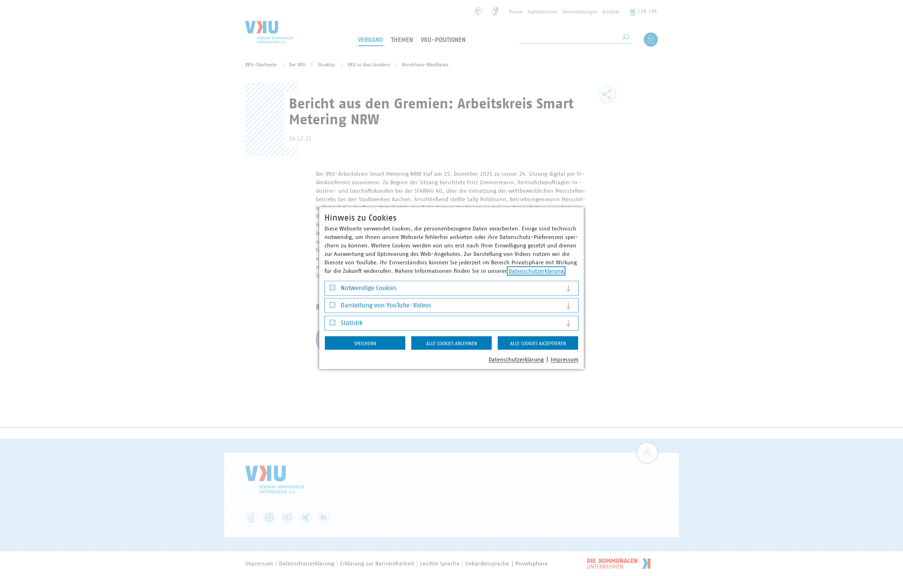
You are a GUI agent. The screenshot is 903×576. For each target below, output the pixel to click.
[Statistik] (332, 324)
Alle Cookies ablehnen (451, 343)
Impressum (564, 359)
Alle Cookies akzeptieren (538, 343)
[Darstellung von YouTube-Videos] (332, 306)
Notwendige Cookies (368, 288)
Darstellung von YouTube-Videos (386, 305)
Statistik (352, 323)
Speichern (365, 343)
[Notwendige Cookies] (332, 289)
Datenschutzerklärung (536, 271)
